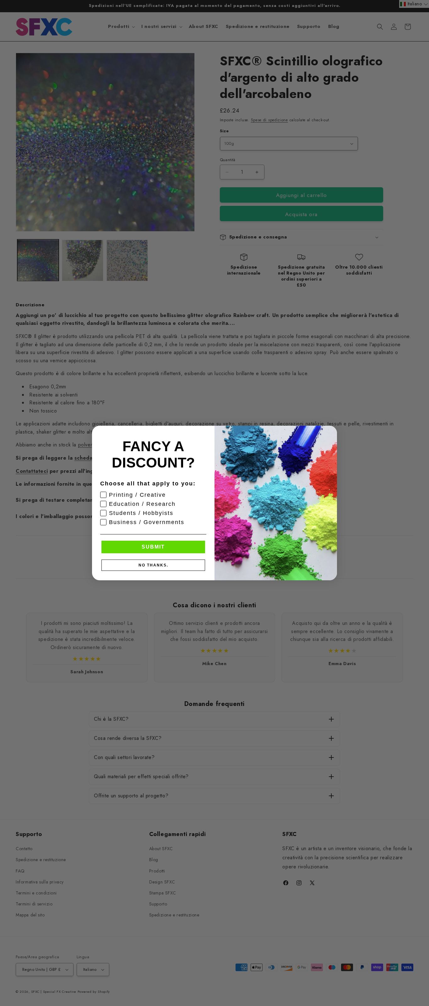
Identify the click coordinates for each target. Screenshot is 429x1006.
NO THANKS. (153, 565)
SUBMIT (153, 546)
